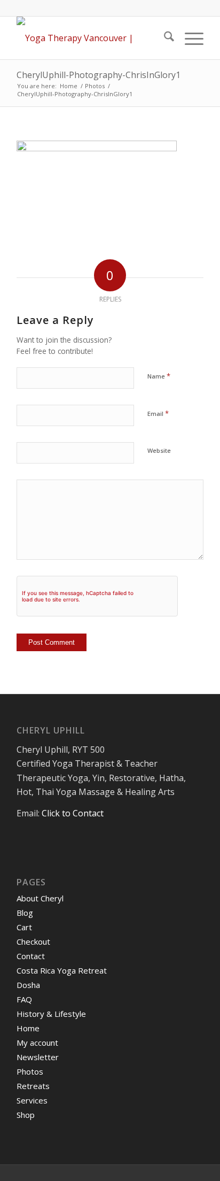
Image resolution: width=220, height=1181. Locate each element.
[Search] (163, 38)
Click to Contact (73, 813)
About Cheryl (40, 898)
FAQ (24, 999)
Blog (25, 912)
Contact (31, 956)
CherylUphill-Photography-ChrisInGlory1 (98, 75)
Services (32, 1100)
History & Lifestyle (51, 1013)
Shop (26, 1114)
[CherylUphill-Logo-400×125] (91, 38)
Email (158, 413)
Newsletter (38, 1057)
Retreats (33, 1085)
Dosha (28, 984)
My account (37, 1042)
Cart (24, 927)
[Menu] (188, 38)
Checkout (33, 941)
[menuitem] (163, 38)
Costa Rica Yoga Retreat (62, 970)
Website (159, 450)
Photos (30, 1071)
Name (158, 376)
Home (28, 1028)
